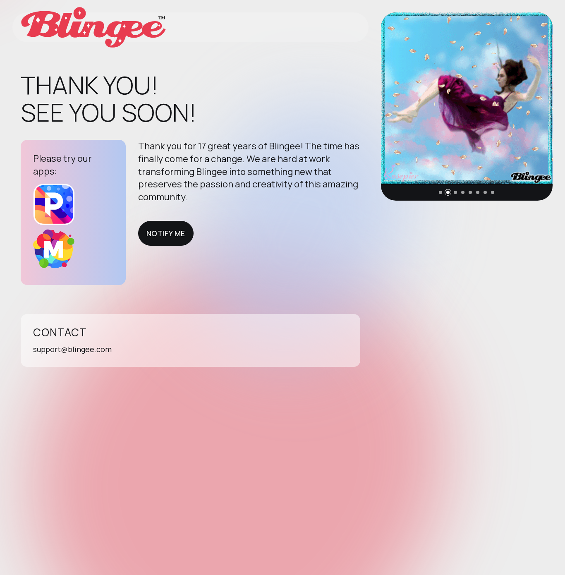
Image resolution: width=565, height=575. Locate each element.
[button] (440, 192)
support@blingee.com (72, 349)
